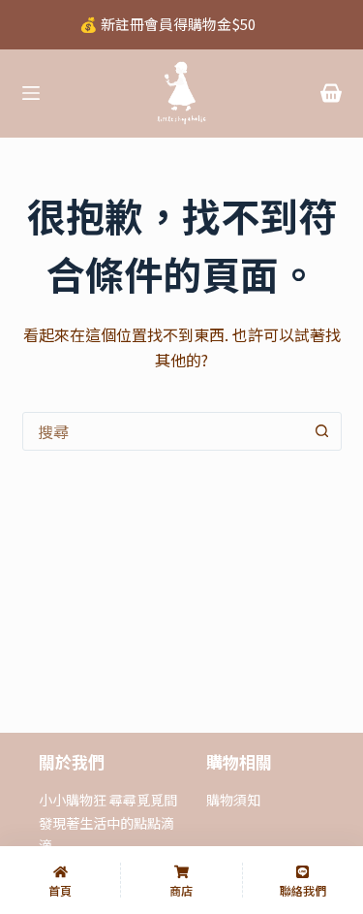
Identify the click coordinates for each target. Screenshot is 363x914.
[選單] (31, 93)
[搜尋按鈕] (322, 431)
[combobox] (163, 431)
